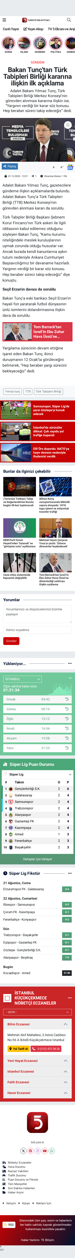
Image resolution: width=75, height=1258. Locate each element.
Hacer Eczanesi (19, 1093)
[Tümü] (70, 663)
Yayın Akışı (35, 29)
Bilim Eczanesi (19, 1024)
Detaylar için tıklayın (37, 859)
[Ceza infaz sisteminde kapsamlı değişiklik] (19, 562)
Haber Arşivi (16, 1192)
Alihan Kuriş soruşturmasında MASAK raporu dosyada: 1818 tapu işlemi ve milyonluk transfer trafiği (54, 505)
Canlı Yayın (11, 29)
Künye (26, 1203)
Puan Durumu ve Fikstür (23, 1179)
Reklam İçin (43, 1203)
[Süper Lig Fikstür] (70, 873)
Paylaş (12, 166)
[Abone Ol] (70, 167)
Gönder (11, 641)
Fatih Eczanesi (18, 1082)
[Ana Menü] (4, 20)
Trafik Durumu (17, 1175)
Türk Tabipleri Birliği (48, 391)
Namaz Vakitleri (18, 1171)
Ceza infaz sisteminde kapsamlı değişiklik (16, 576)
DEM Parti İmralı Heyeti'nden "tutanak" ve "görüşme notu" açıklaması (19, 543)
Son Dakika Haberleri (21, 1188)
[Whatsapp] (52, 1151)
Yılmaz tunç (12, 391)
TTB (28, 391)
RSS (11, 1224)
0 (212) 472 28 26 (48, 1049)
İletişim (11, 1203)
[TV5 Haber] (35, 19)
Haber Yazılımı (30, 1240)
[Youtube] (45, 1151)
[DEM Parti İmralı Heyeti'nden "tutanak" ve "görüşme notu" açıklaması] (19, 528)
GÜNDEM (37, 62)
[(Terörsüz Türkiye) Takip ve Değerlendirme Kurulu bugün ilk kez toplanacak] (19, 486)
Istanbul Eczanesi (21, 1071)
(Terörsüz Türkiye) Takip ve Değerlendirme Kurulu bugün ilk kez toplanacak (18, 502)
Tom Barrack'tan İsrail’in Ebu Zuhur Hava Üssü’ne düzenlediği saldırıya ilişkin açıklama (54, 579)
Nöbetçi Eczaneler (19, 1162)
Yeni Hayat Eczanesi (23, 1061)
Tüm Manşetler (17, 1184)
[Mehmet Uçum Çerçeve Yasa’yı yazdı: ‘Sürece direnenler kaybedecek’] (55, 528)
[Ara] (68, 20)
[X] (23, 1151)
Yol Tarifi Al (20, 1049)
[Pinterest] (30, 1151)
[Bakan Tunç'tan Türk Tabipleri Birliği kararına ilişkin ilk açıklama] (37, 140)
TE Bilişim (47, 1240)
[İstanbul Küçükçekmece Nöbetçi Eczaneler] (70, 998)
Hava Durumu (16, 1167)
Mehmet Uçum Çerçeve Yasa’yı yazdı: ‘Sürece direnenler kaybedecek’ (53, 543)
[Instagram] (37, 1151)
